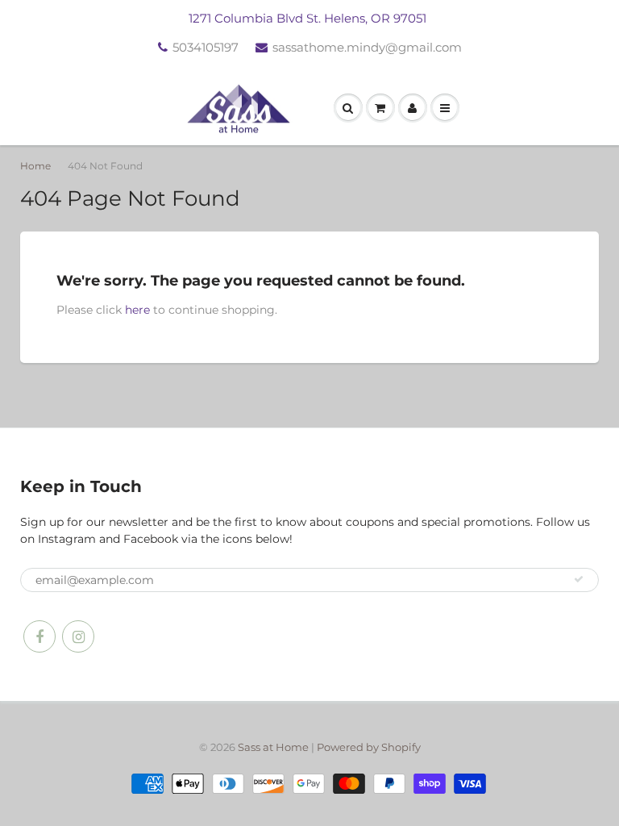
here (137, 309)
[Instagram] (78, 636)
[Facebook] (39, 636)
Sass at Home (273, 746)
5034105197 (205, 47)
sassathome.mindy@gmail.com (367, 47)
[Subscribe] (578, 579)
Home (35, 166)
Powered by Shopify (369, 746)
